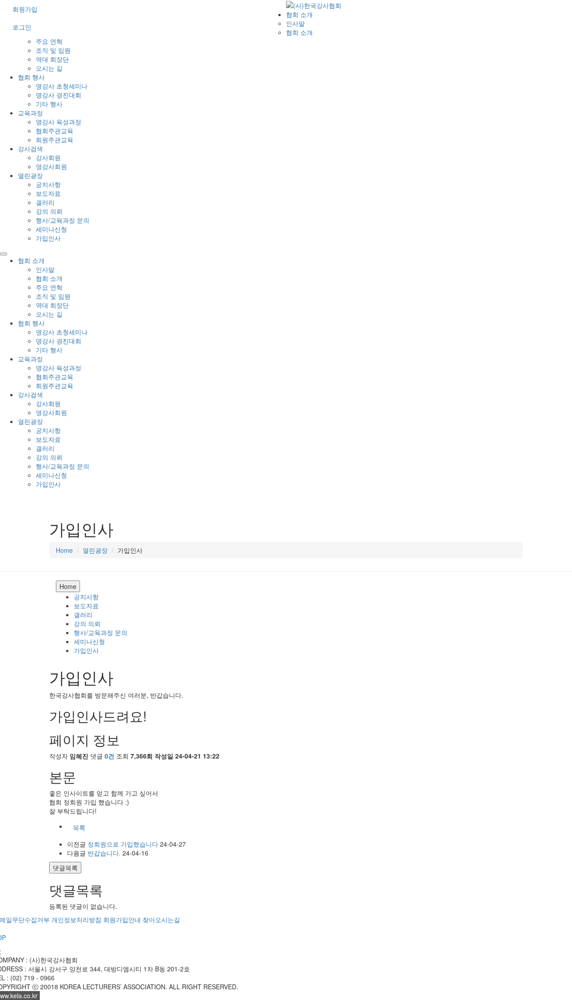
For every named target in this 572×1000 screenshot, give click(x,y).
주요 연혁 (49, 41)
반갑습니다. (104, 852)
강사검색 (30, 148)
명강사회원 (51, 166)
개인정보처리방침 (76, 919)
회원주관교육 (54, 139)
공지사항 (48, 184)
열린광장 (30, 175)
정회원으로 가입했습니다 (123, 843)
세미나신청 (51, 229)
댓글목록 (65, 867)
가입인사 (48, 237)
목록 (79, 827)
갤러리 (45, 202)
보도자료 (48, 193)
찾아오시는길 (161, 919)
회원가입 (25, 8)
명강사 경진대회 (58, 94)
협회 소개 (299, 14)
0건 (109, 755)
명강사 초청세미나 (62, 85)
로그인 (22, 26)
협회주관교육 (54, 130)
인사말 (295, 23)
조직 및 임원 (53, 50)
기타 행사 (49, 103)
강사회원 (48, 157)
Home (64, 550)
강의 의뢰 (49, 211)
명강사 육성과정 (58, 121)
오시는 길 (49, 68)
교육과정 (30, 112)
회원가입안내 (122, 919)
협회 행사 (31, 76)
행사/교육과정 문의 (62, 220)
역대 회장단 (52, 59)
